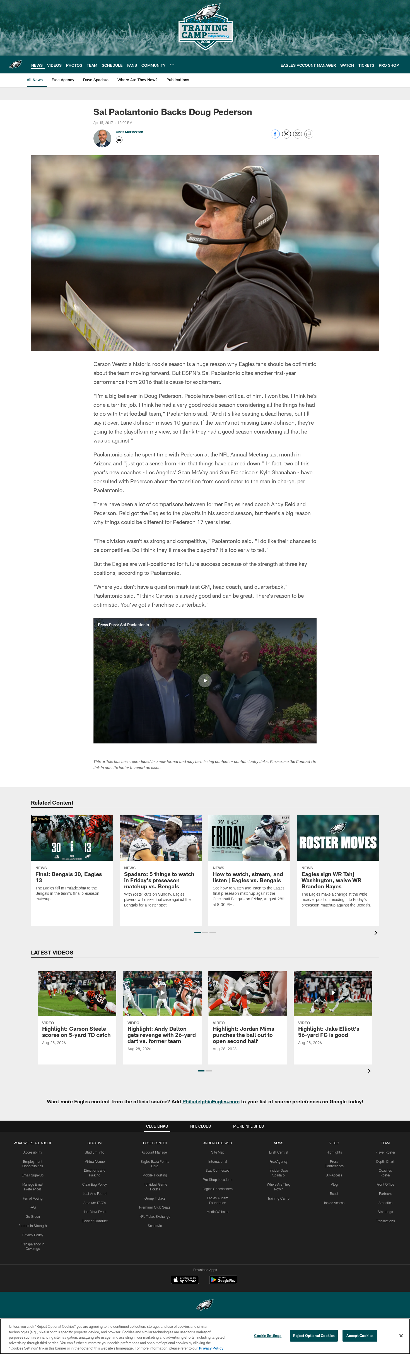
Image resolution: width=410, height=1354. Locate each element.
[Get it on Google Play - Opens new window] (223, 1283)
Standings (385, 1212)
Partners (385, 1193)
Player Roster (385, 1152)
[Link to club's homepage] (15, 64)
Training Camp (278, 1198)
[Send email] (297, 137)
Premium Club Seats (154, 1207)
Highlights (334, 1152)
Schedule (155, 1226)
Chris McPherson (129, 132)
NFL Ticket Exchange (154, 1216)
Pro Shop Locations (217, 1179)
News (278, 1143)
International (217, 1161)
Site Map (217, 1152)
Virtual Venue (95, 1161)
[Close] (401, 1336)
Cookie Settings (267, 1335)
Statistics (385, 1203)
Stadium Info (94, 1152)
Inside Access (334, 1203)
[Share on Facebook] (275, 137)
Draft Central (278, 1152)
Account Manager (155, 1152)
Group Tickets (154, 1198)
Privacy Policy (32, 1235)
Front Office (385, 1184)
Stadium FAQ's (94, 1203)
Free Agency (278, 1161)
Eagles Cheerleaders (217, 1189)
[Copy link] (308, 134)
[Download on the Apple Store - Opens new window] (185, 1280)
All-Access (334, 1175)
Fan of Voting (33, 1198)
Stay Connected (218, 1170)
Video (334, 1143)
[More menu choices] (172, 65)
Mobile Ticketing (155, 1175)
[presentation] (377, 933)
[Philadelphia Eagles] (205, 1305)
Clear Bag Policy (94, 1184)
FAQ (33, 1207)
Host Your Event (95, 1212)
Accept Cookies (359, 1335)
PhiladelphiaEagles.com (211, 1101)
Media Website (217, 1212)
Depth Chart (385, 1161)
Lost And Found (95, 1193)
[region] (205, 1336)
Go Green (33, 1216)
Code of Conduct (95, 1221)
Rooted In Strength (32, 1226)
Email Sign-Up (33, 1175)
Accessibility (32, 1152)
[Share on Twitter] (286, 137)
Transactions (385, 1221)
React (334, 1193)
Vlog (334, 1184)
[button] (205, 680)
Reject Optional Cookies (314, 1335)
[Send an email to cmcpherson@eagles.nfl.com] (119, 140)
